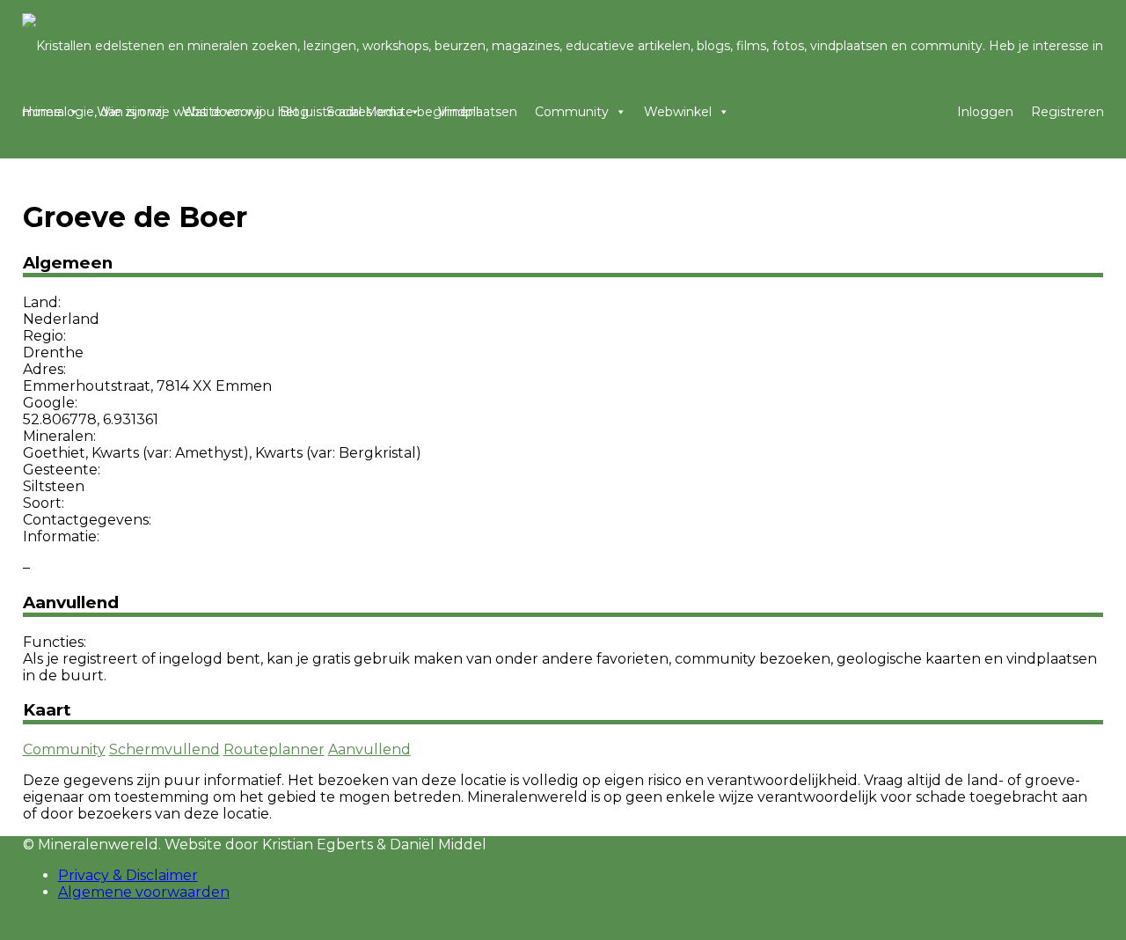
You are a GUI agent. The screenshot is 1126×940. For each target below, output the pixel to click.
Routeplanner (274, 749)
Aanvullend (369, 749)
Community (572, 112)
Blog (294, 112)
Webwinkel (678, 112)
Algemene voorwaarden (144, 892)
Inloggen (985, 112)
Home (42, 112)
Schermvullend (164, 749)
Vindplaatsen (477, 112)
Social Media (364, 112)
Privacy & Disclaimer (128, 875)
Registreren (1067, 112)
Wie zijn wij (131, 112)
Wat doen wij (222, 112)
